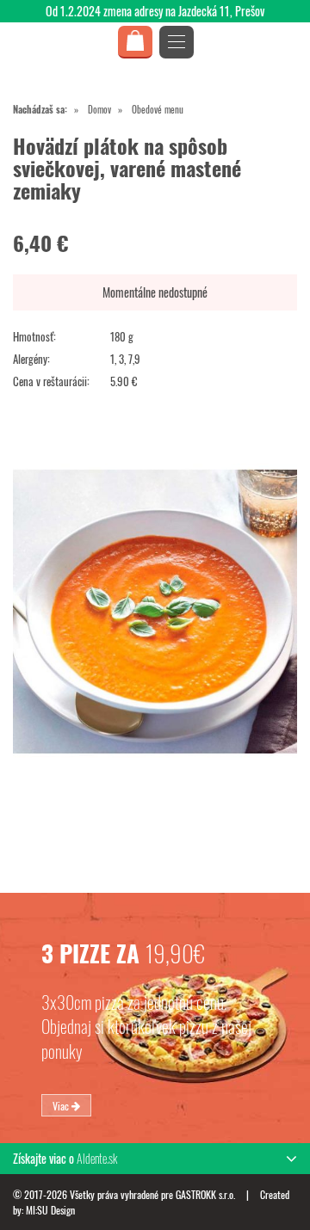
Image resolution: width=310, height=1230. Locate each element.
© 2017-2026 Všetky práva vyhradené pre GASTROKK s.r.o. (125, 1194)
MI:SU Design (50, 1209)
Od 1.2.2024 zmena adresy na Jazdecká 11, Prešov (155, 11)
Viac (62, 1105)
